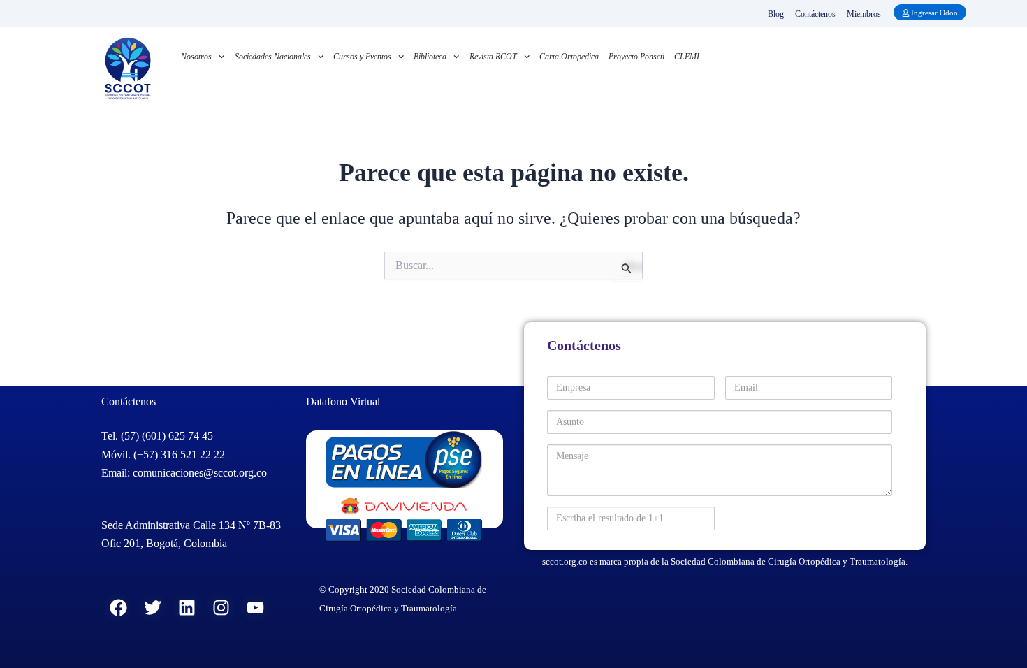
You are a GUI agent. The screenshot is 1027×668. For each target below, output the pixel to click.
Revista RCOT (493, 56)
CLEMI (686, 56)
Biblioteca (430, 56)
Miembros (864, 14)
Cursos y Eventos (362, 56)
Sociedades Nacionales (273, 56)
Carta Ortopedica (569, 56)
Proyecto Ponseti (636, 56)
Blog (776, 14)
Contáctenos (815, 14)
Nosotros (196, 56)
